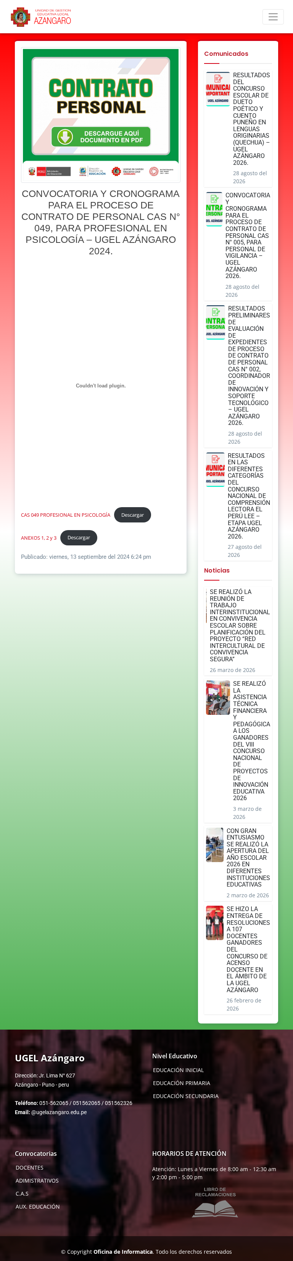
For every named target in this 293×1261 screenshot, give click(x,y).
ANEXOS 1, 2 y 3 (38, 537)
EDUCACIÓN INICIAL (178, 1070)
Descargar (132, 514)
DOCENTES (29, 1167)
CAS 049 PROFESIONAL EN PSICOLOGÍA (65, 514)
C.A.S (22, 1193)
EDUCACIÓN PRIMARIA (181, 1083)
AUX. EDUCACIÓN (38, 1206)
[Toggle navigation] (273, 16)
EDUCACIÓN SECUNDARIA (186, 1096)
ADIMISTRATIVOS (37, 1180)
